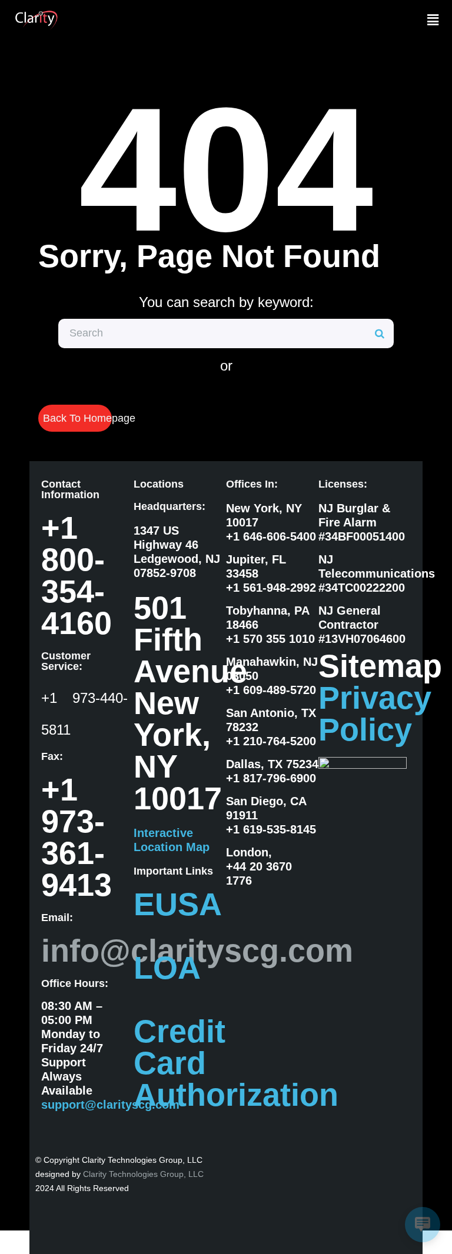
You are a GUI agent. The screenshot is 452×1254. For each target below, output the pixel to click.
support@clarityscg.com (110, 1104)
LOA (167, 967)
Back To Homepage (77, 418)
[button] (433, 20)
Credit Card (179, 1046)
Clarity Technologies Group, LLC (143, 1174)
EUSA (178, 904)
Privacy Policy (374, 713)
